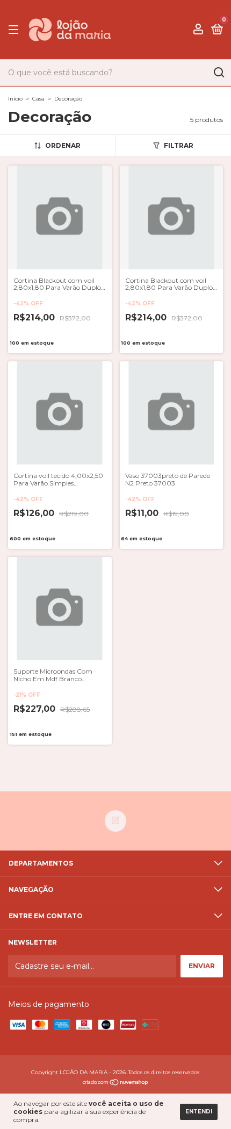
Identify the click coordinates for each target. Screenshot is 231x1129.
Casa (38, 98)
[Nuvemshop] (115, 1083)
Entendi (198, 1111)
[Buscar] (218, 72)
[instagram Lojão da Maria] (115, 821)
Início (15, 98)
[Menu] (15, 29)
